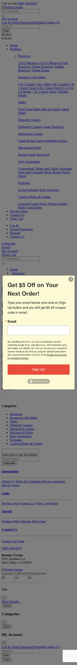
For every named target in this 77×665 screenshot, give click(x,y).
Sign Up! (38, 369)
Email (12, 321)
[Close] (70, 279)
